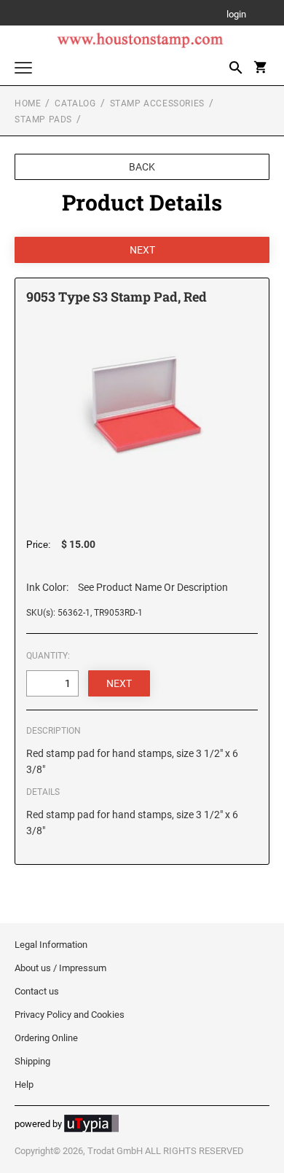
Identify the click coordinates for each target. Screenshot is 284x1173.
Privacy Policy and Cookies (70, 1014)
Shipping (32, 1061)
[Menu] (23, 70)
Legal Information (51, 944)
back (142, 167)
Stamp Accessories (157, 103)
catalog (75, 103)
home (28, 103)
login (236, 15)
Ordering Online (46, 1037)
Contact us (37, 991)
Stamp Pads (43, 119)
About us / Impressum (60, 967)
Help (24, 1084)
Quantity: (48, 656)
